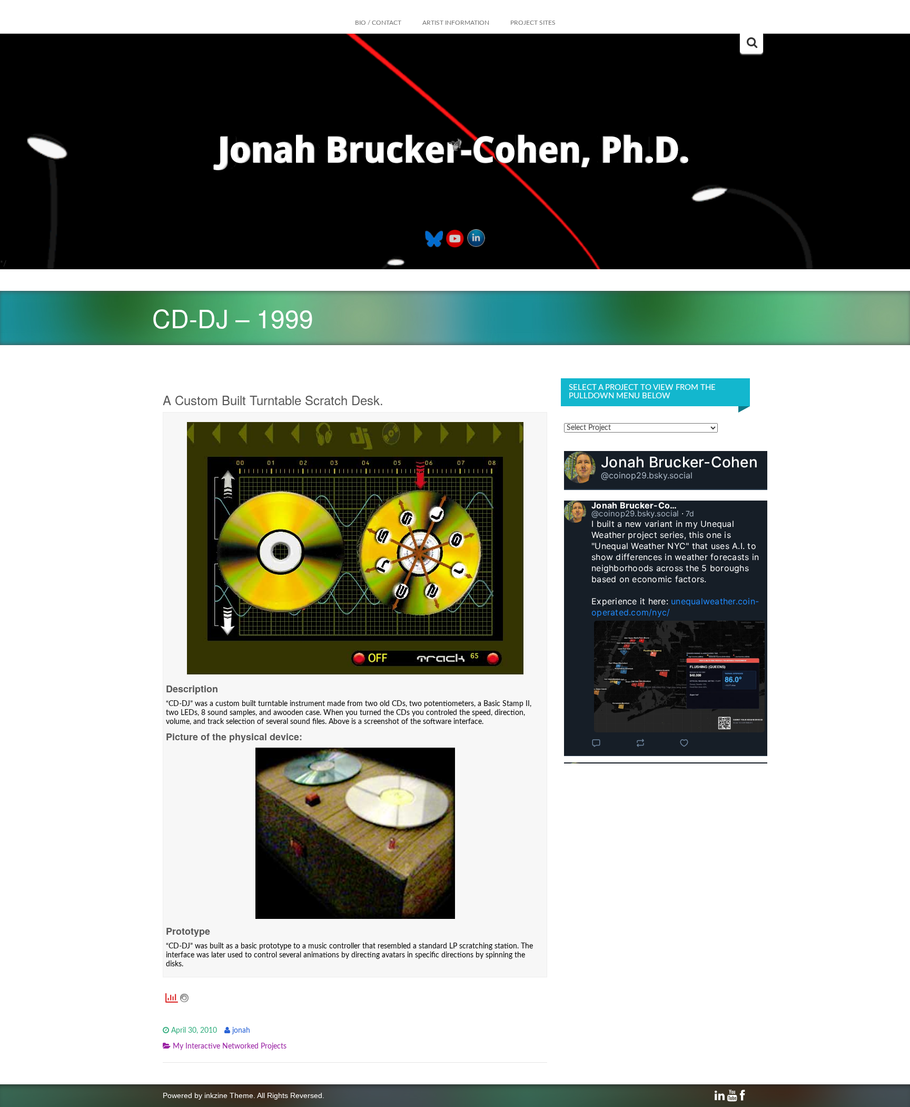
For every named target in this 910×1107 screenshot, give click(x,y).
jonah (241, 1030)
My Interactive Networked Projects (229, 1046)
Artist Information (455, 22)
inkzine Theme (228, 1095)
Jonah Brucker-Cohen (679, 462)
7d (690, 513)
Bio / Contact (378, 22)
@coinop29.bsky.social (647, 475)
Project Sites (533, 22)
